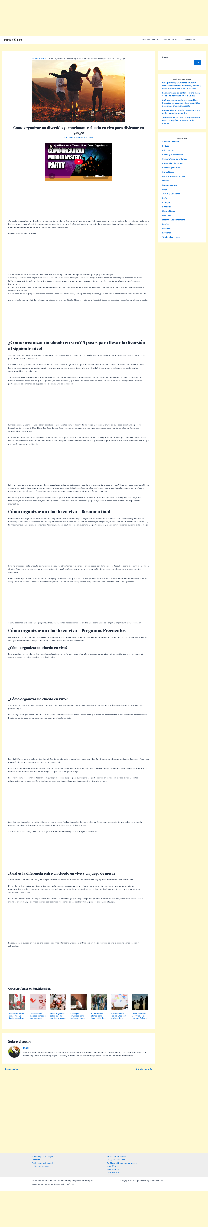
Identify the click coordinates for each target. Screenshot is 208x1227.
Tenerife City (113, 1166)
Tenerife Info (113, 1169)
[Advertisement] (104, 18)
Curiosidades (168, 172)
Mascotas (166, 215)
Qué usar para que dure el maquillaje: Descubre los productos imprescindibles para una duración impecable (181, 103)
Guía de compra (169, 185)
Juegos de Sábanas (116, 1160)
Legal (164, 198)
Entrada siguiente (145, 1069)
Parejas (165, 224)
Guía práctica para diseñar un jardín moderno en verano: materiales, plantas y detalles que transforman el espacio (181, 86)
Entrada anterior (11, 1069)
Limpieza (166, 207)
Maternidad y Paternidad (173, 220)
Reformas (166, 233)
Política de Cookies (40, 1166)
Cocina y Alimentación (172, 154)
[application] (156, 39)
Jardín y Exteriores (171, 194)
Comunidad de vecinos (172, 163)
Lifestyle (166, 202)
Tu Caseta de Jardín (116, 1156)
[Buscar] (197, 62)
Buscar (165, 57)
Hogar (165, 189)
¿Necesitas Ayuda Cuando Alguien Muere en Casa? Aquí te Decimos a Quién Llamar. (181, 120)
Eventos (165, 181)
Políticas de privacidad (42, 1163)
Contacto (36, 1160)
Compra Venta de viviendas (174, 159)
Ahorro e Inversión (170, 141)
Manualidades (168, 211)
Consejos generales (171, 167)
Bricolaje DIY (168, 150)
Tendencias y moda (171, 237)
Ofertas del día (114, 1172)
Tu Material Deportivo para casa (122, 1163)
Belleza (165, 146)
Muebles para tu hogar (42, 1156)
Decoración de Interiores (173, 176)
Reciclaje (166, 228)
